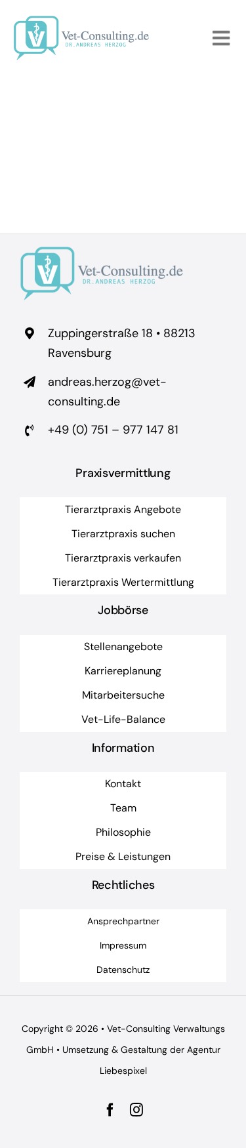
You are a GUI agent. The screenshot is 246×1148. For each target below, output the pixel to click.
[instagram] (136, 1110)
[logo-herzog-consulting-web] (81, 22)
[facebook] (110, 1110)
